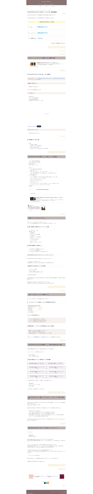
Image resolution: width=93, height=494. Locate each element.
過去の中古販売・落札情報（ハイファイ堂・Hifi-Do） (55, 363)
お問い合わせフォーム (53, 491)
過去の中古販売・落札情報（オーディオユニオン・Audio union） (36, 367)
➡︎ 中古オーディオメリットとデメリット (62, 340)
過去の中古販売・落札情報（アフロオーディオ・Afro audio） (56, 367)
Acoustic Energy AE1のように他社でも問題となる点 (44, 283)
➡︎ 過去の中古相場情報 (62, 290)
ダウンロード (38, 126)
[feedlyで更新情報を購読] (46, 483)
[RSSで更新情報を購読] (48, 483)
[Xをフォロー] (45, 483)
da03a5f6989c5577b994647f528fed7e (31, 126)
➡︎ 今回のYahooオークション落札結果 (61, 469)
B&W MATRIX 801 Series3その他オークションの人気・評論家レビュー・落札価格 (56, 47)
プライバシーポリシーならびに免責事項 (61, 491)
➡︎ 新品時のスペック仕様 (62, 70)
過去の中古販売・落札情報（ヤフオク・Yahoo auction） (36, 363)
